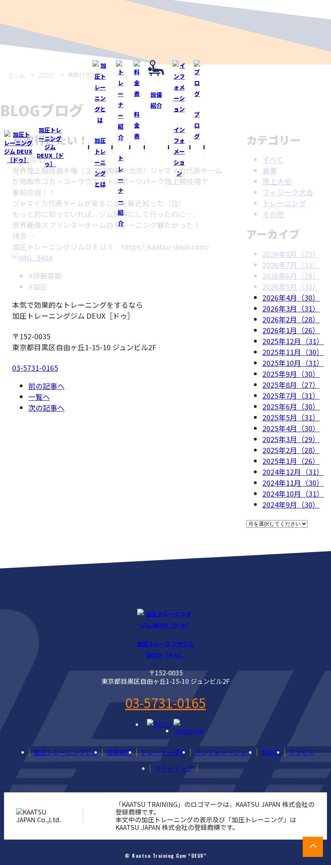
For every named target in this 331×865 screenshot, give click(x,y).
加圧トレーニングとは (66, 752)
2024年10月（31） (293, 493)
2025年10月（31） (293, 362)
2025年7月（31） (291, 395)
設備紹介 (119, 752)
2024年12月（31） (293, 471)
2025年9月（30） (291, 373)
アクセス (301, 752)
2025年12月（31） (293, 341)
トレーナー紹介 (163, 752)
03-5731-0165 (35, 367)
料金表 (271, 752)
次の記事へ (46, 407)
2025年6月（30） (291, 406)
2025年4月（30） (291, 428)
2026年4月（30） (291, 297)
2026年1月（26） (291, 330)
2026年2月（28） (291, 319)
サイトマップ (173, 768)
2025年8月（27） (291, 384)
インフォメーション (224, 752)
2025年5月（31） (291, 417)
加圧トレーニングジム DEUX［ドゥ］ (50, 147)
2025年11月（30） (293, 352)
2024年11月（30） (293, 482)
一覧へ (39, 396)
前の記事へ (46, 385)
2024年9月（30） (291, 504)
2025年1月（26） (291, 460)
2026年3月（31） (291, 308)
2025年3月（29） (291, 439)
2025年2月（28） (291, 450)
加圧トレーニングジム (165, 649)
